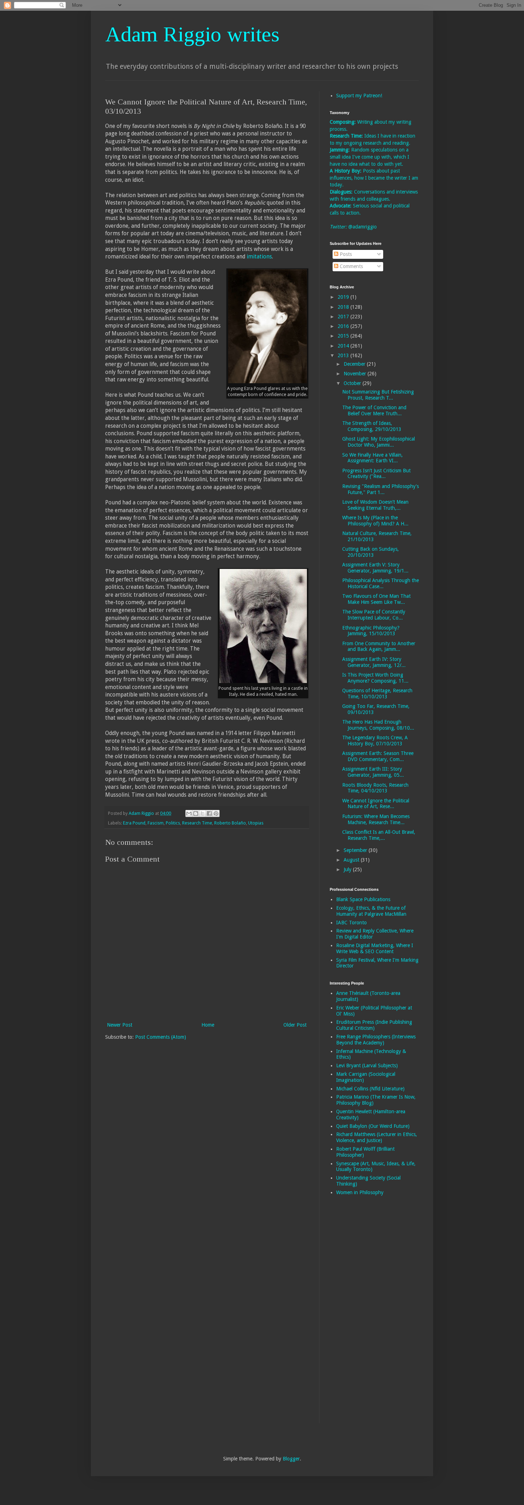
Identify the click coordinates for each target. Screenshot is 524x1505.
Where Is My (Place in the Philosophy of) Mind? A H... (375, 521)
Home (207, 1025)
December (355, 364)
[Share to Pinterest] (216, 813)
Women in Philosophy (360, 1192)
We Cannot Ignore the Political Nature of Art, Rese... (375, 804)
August (352, 860)
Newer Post (119, 1025)
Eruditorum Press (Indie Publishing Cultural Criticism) (374, 1025)
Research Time (197, 823)
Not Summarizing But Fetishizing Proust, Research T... (378, 395)
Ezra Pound (134, 823)
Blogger (291, 1459)
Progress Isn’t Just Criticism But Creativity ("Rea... (376, 473)
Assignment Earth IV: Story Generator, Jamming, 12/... (374, 662)
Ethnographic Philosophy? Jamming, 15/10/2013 (371, 631)
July (348, 869)
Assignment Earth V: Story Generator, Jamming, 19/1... (375, 568)
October (353, 383)
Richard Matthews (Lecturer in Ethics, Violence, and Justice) (376, 1137)
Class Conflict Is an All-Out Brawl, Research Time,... (378, 835)
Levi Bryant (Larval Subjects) (367, 1065)
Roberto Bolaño (230, 823)
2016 (344, 326)
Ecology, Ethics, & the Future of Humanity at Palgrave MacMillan (371, 911)
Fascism (156, 823)
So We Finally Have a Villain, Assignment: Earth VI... (372, 458)
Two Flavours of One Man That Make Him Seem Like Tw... (376, 599)
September (356, 850)
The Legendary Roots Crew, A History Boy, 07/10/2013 (375, 740)
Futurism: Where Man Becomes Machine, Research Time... (376, 819)
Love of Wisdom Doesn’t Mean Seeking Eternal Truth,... (375, 505)
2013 (344, 355)
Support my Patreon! (359, 95)
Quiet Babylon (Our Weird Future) (373, 1126)
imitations (259, 256)
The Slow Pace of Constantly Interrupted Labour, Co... (373, 615)
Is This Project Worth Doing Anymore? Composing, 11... (375, 678)
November (356, 373)
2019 (344, 297)
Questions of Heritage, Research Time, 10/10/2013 (377, 693)
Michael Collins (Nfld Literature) (370, 1088)
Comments (350, 266)
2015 (344, 336)
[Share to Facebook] (209, 813)
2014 (344, 346)
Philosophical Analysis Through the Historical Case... (380, 583)
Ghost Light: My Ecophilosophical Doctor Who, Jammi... (378, 442)
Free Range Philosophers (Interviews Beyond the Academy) (376, 1040)
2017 (344, 316)
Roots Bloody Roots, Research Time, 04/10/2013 (375, 788)
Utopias (255, 823)
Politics (173, 823)
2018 (344, 307)
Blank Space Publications (363, 899)
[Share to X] (202, 813)
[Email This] (188, 813)
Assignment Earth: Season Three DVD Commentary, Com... (377, 756)
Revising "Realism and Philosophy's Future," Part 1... (380, 489)
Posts (345, 254)
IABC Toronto (351, 922)
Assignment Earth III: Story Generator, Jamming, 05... (373, 772)
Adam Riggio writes (192, 34)
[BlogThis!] (195, 813)
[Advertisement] (358, 1314)
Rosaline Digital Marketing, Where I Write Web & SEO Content (374, 948)
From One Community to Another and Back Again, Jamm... (378, 646)
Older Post (295, 1025)
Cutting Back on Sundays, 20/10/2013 (370, 552)
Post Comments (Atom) (160, 1037)
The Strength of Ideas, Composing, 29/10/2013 (371, 426)
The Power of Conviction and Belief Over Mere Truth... (374, 410)
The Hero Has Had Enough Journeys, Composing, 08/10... (378, 725)
